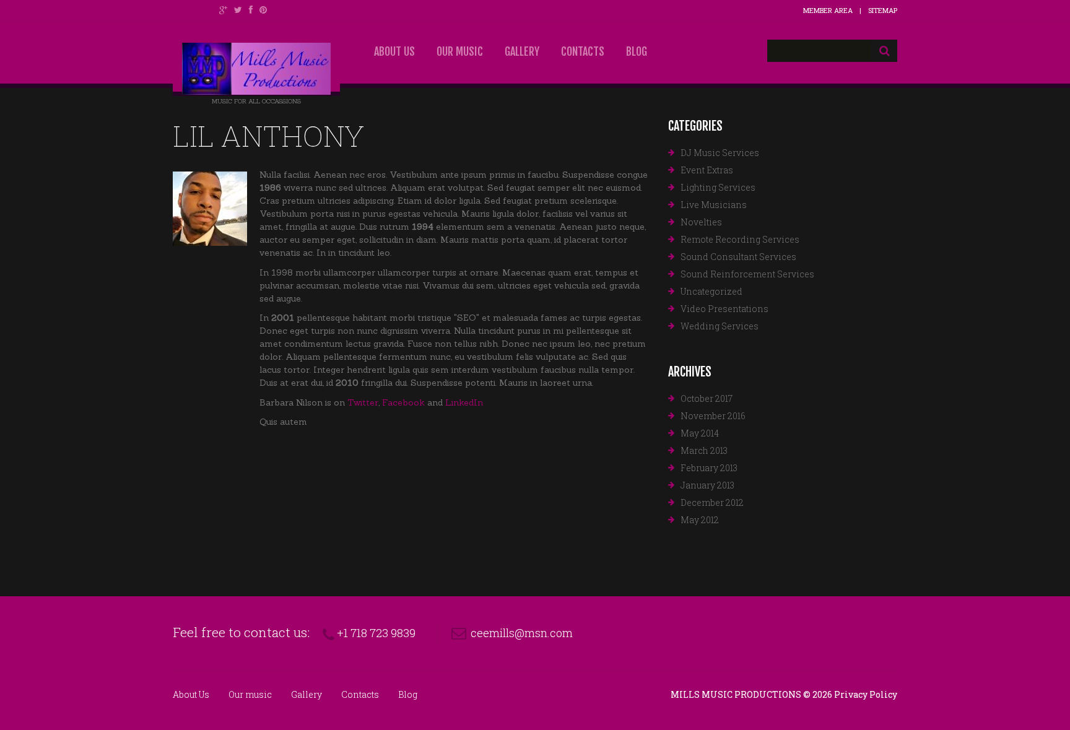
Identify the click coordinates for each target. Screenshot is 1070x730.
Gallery (522, 51)
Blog (636, 51)
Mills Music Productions (736, 694)
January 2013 (707, 485)
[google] (223, 10)
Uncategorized (711, 291)
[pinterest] (263, 10)
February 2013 (709, 468)
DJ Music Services (720, 153)
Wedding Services (720, 326)
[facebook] (251, 10)
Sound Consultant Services (738, 257)
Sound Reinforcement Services (747, 274)
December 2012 (712, 502)
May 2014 (700, 433)
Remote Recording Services (740, 239)
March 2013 (704, 450)
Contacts (582, 51)
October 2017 (707, 398)
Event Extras (707, 170)
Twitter (362, 402)
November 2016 (713, 416)
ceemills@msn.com (522, 632)
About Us (394, 51)
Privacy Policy (865, 694)
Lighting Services (718, 187)
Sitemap (882, 10)
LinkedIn (464, 402)
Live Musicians (714, 205)
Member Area (828, 10)
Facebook (403, 402)
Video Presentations (724, 309)
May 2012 (700, 520)
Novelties (701, 222)
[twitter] (238, 10)
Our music (460, 51)
